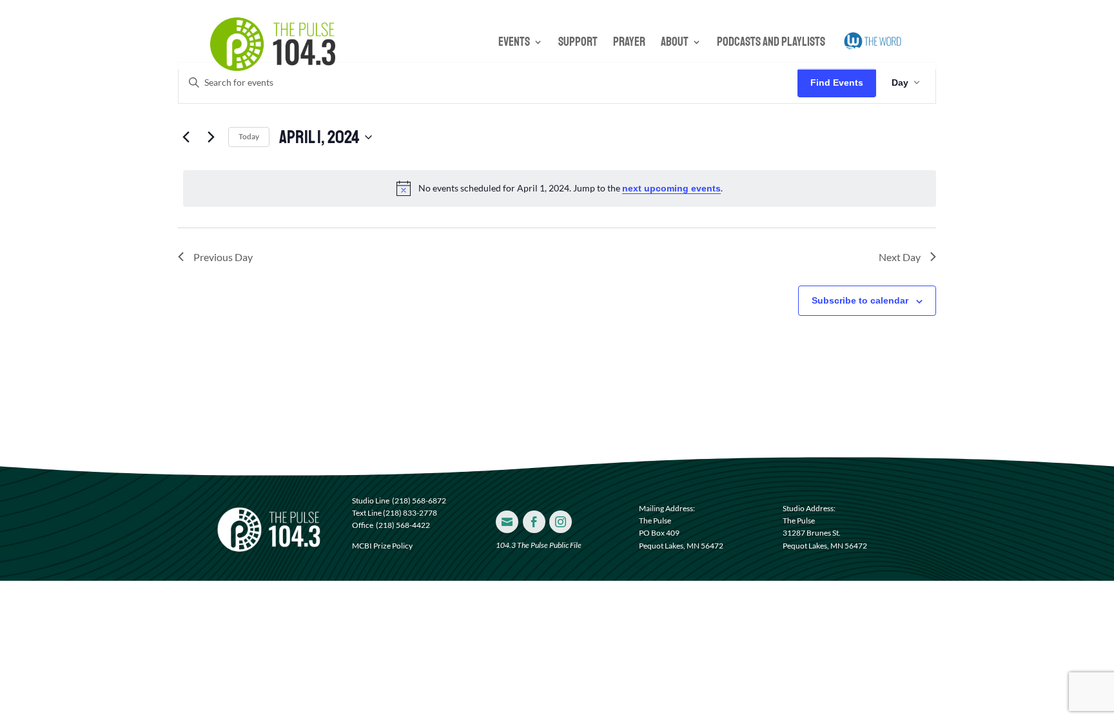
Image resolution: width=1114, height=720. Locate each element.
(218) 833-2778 (410, 513)
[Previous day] (185, 137)
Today (249, 136)
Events (514, 43)
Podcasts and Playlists (771, 43)
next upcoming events (671, 188)
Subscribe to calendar (860, 300)
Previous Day (223, 257)
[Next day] (211, 137)
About (675, 43)
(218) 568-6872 (419, 500)
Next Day (900, 257)
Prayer (629, 43)
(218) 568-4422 (403, 525)
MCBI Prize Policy (382, 545)
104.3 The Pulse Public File (538, 545)
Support (578, 43)
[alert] (559, 188)
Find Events (836, 82)
